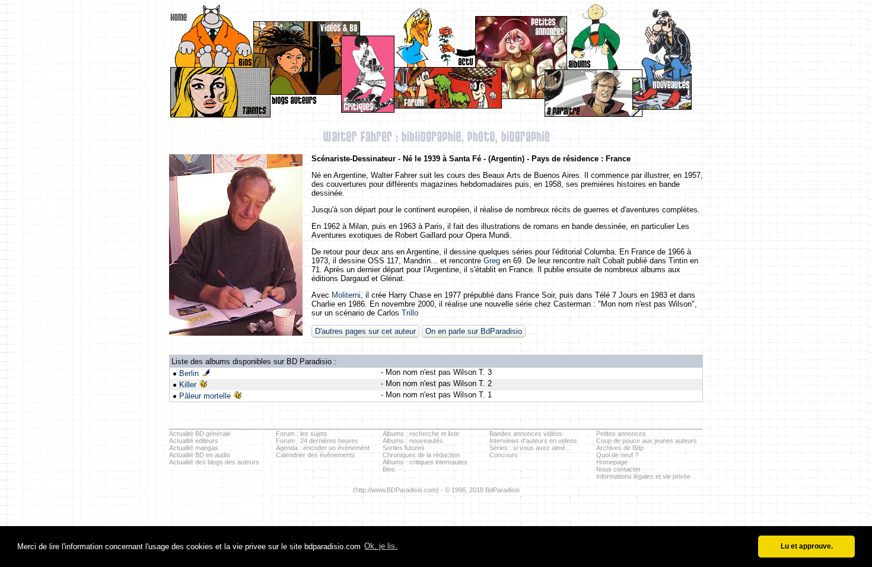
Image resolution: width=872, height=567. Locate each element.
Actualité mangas (193, 447)
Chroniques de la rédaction (421, 454)
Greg (491, 260)
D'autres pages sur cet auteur (365, 331)
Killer (187, 384)
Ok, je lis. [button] (380, 545)
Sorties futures (404, 447)
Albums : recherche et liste (421, 433)
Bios (389, 469)
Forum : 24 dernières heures (317, 440)
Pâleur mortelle (205, 395)
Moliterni (346, 295)
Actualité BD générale (200, 433)
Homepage (612, 462)
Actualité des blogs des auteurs (214, 462)
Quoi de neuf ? (617, 454)
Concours (503, 454)
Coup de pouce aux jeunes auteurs (646, 440)
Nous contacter (618, 469)
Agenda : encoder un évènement (323, 447)
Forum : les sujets (301, 433)
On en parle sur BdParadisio (473, 331)
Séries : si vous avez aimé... (530, 447)
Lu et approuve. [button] (807, 546)
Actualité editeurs (193, 440)
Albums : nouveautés (413, 440)
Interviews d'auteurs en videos (533, 440)
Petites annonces (621, 433)
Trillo (410, 312)
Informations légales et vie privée (643, 476)
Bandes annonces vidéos (525, 433)
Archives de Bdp (620, 447)
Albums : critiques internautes (425, 462)
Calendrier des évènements (315, 454)
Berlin (189, 373)
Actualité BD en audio (199, 454)
